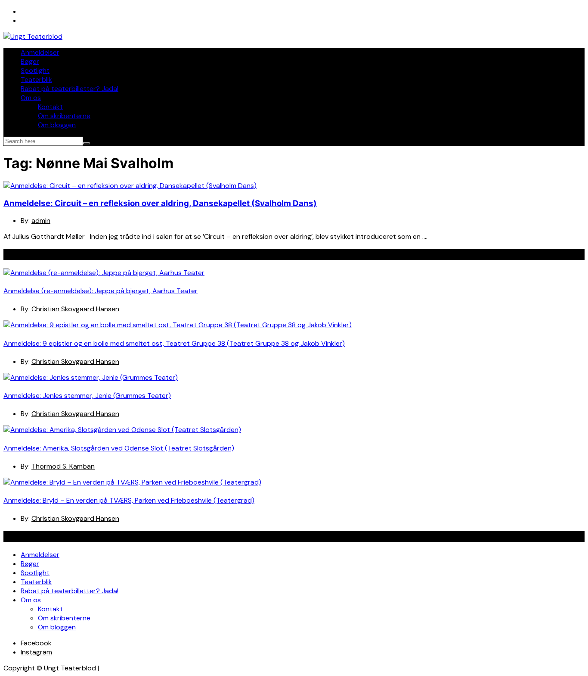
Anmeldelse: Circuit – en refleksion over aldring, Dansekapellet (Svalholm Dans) (160, 203)
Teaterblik (36, 79)
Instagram (36, 652)
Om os (31, 97)
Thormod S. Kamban (63, 466)
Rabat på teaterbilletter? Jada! (69, 88)
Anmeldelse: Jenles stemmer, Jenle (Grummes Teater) (87, 395)
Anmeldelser (40, 52)
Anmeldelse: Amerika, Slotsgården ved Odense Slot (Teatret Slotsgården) (118, 448)
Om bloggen (57, 124)
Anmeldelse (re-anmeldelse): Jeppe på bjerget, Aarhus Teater (100, 290)
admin (40, 220)
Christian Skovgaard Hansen (75, 308)
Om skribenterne (64, 115)
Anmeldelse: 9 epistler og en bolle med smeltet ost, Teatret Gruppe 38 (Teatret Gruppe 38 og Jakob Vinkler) (174, 343)
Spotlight (35, 70)
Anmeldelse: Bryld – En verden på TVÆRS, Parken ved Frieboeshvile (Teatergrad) (128, 500)
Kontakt (50, 106)
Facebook (36, 643)
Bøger (30, 61)
